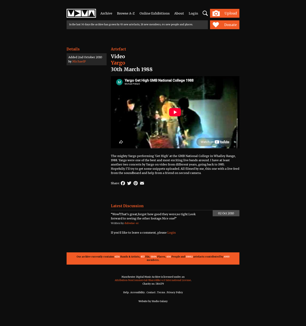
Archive (106, 13)
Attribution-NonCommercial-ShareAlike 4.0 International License (153, 280)
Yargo (118, 63)
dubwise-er (131, 223)
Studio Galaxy (160, 301)
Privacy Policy (175, 292)
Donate (230, 25)
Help (126, 292)
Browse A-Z (126, 13)
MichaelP (79, 61)
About (179, 13)
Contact (150, 292)
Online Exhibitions (155, 13)
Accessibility (137, 292)
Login (193, 13)
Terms (161, 292)
